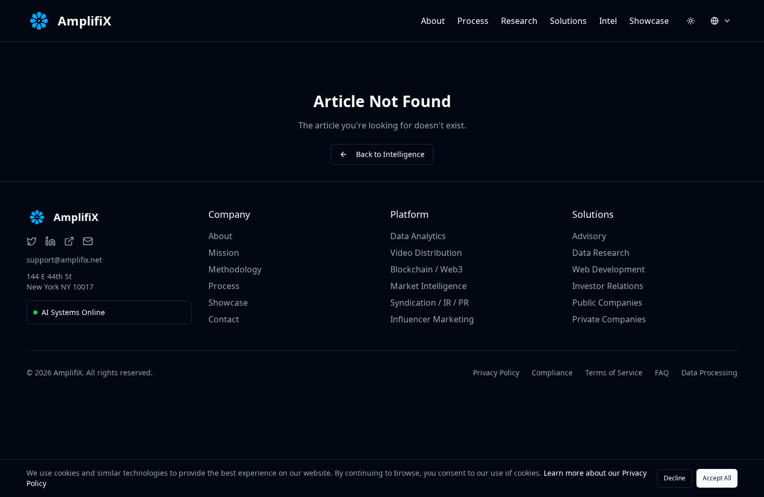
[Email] (88, 241)
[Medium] (69, 241)
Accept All (717, 478)
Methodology (234, 269)
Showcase (649, 21)
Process (473, 21)
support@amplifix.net (64, 260)
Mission (223, 252)
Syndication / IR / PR (429, 302)
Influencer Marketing (432, 319)
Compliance (552, 372)
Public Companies (607, 302)
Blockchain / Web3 (426, 269)
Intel (608, 21)
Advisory (589, 236)
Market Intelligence (428, 286)
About (433, 21)
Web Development (608, 269)
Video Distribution (426, 252)
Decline (675, 478)
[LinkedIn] (50, 241)
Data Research (600, 252)
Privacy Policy (496, 372)
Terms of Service (613, 372)
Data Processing (709, 372)
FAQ (662, 372)
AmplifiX (84, 20)
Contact (223, 319)
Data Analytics (418, 236)
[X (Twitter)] (32, 241)
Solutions (568, 21)
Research (519, 21)
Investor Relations (607, 286)
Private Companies (609, 319)
